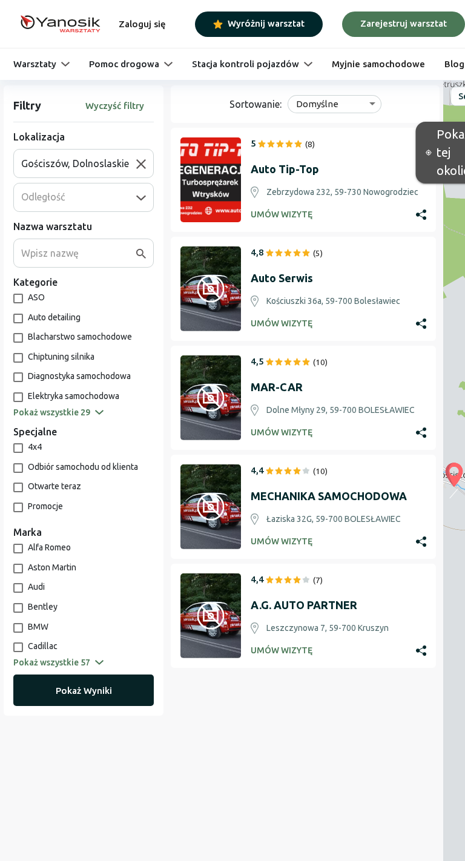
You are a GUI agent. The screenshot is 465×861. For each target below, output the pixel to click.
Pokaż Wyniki (84, 690)
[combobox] (78, 163)
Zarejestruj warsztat (403, 23)
